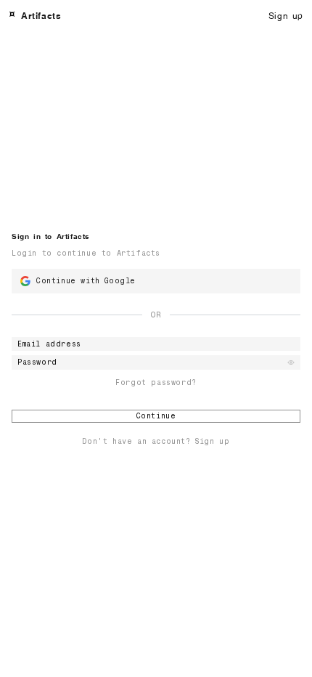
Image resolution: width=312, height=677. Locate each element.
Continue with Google (86, 280)
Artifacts (41, 14)
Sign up (285, 14)
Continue (156, 416)
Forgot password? (156, 382)
